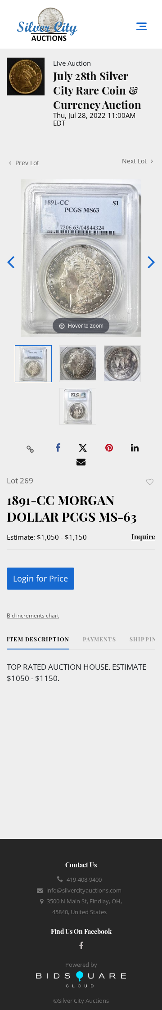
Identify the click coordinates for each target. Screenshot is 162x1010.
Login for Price (40, 578)
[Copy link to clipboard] (30, 448)
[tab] (38, 642)
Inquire (143, 536)
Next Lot (135, 161)
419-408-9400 (84, 879)
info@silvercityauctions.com (84, 890)
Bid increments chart (33, 615)
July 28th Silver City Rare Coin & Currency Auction (97, 90)
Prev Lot (26, 162)
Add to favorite (149, 482)
